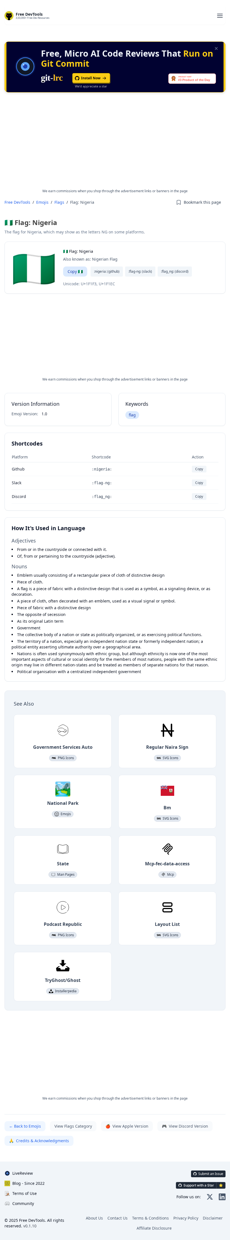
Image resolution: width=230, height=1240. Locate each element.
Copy (199, 469)
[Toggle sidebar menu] (220, 15)
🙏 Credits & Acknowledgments (39, 1140)
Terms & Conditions (150, 1218)
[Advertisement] (115, 145)
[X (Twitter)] (209, 1196)
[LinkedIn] (222, 1196)
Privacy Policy (185, 1218)
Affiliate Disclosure (154, 1228)
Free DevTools (17, 202)
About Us (94, 1218)
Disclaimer (213, 1218)
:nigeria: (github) (106, 271)
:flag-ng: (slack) (140, 271)
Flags (59, 202)
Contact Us (117, 1218)
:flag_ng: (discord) (174, 271)
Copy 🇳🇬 (75, 271)
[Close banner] (216, 48)
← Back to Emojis (25, 1126)
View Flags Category (73, 1126)
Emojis (42, 202)
